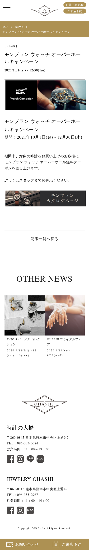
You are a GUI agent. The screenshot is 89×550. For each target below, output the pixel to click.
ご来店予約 (74, 11)
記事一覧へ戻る (44, 238)
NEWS (19, 26)
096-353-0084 (27, 443)
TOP (5, 26)
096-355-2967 (27, 494)
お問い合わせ (75, 5)
